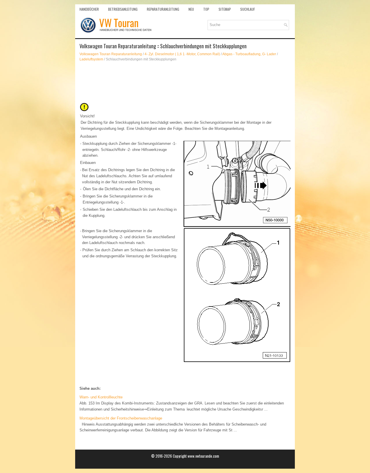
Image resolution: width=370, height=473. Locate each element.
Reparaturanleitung (163, 9)
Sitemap (225, 9)
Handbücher (89, 9)
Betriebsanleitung (123, 9)
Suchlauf (247, 9)
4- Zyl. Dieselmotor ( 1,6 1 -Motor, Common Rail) (182, 54)
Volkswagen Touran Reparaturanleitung (110, 54)
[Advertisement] (185, 82)
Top (206, 9)
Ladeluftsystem (91, 59)
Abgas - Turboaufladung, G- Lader (249, 54)
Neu (191, 9)
